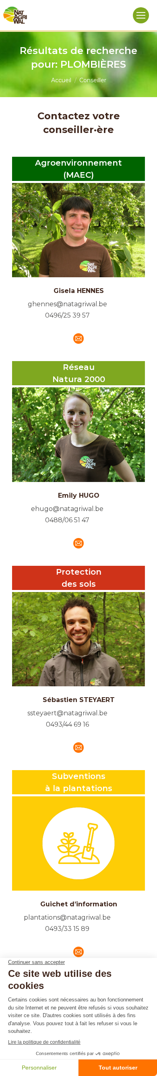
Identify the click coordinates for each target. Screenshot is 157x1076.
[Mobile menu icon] (141, 15)
